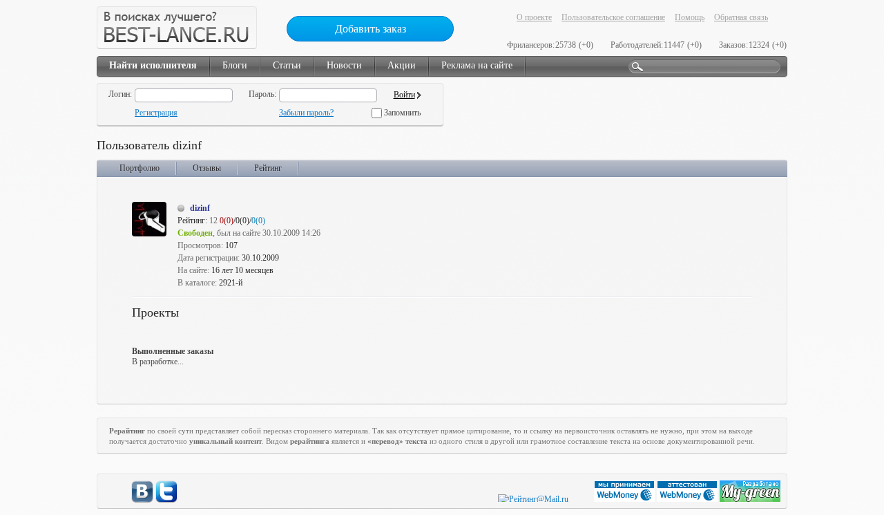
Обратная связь (741, 17)
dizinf (200, 208)
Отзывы (207, 168)
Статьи (287, 65)
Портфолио (139, 168)
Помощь (689, 17)
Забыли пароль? (306, 113)
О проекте (534, 17)
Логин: (120, 94)
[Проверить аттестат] (688, 499)
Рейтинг (268, 168)
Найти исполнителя (153, 65)
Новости (344, 65)
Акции (401, 65)
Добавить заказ (370, 29)
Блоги (234, 65)
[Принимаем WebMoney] (625, 499)
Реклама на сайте (476, 65)
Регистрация (156, 113)
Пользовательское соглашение (613, 17)
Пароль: (262, 94)
